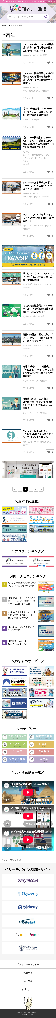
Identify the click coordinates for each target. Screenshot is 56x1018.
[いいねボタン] (49, 63)
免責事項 (28, 972)
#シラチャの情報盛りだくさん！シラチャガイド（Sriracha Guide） (37, 158)
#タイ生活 (27, 225)
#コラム (26, 119)
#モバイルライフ (30, 55)
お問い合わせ (28, 989)
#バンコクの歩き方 (31, 90)
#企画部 (43, 55)
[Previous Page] (14, 489)
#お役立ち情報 (29, 316)
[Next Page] (41, 489)
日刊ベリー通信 (8, 25)
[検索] (46, 17)
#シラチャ (27, 151)
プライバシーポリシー (28, 964)
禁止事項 (28, 980)
